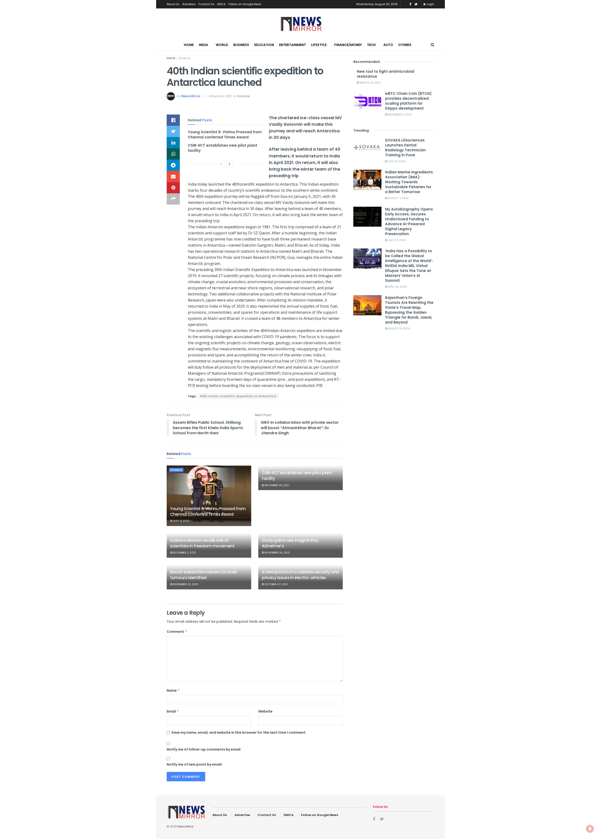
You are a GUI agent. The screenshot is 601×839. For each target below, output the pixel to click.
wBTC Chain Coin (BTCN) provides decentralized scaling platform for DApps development (408, 101)
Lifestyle (319, 44)
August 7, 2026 (398, 198)
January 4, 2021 (220, 96)
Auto (388, 44)
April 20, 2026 (397, 287)
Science (184, 58)
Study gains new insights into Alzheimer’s (290, 543)
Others (404, 44)
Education (264, 44)
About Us (173, 4)
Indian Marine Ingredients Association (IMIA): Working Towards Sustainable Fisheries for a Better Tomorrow (409, 182)
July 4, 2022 (180, 521)
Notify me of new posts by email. (195, 764)
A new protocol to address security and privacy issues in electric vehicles (300, 574)
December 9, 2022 (399, 114)
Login (430, 4)
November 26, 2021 (277, 552)
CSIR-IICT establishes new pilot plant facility (297, 475)
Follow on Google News (244, 4)
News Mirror (190, 96)
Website (265, 711)
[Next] (229, 164)
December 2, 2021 (184, 552)
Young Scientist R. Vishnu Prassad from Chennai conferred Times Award (225, 135)
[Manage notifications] (590, 828)
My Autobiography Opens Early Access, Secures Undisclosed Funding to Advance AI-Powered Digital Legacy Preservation (409, 221)
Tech (371, 44)
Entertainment (292, 44)
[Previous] (221, 164)
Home (189, 44)
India (203, 44)
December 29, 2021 (276, 485)
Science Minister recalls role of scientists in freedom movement (202, 543)
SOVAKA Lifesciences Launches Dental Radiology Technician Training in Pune (405, 147)
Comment (177, 631)
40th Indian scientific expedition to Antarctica (238, 396)
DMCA (221, 4)
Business (241, 44)
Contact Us (206, 4)
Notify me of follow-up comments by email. (204, 749)
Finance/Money (348, 44)
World (222, 44)
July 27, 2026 (396, 240)
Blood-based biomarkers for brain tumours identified (203, 574)
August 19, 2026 (398, 328)
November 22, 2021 (185, 584)
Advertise (188, 4)
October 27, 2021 (276, 584)
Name (173, 690)
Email (173, 711)
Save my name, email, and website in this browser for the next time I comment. (238, 732)
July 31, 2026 (396, 161)
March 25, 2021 (370, 82)
